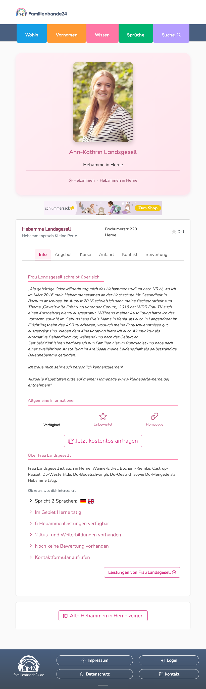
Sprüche (135, 34)
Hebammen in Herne (118, 180)
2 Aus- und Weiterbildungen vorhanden (77, 535)
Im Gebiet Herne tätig (57, 512)
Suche (169, 34)
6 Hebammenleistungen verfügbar (71, 523)
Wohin (31, 34)
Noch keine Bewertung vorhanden (71, 546)
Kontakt (172, 674)
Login (172, 660)
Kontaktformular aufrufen (62, 557)
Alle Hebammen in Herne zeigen (106, 615)
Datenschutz (98, 674)
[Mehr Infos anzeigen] (103, 685)
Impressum (98, 660)
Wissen (102, 34)
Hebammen (84, 180)
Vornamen (67, 34)
